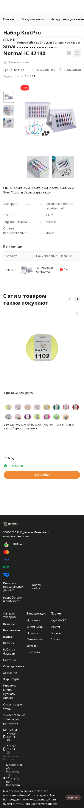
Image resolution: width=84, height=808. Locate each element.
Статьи (56, 639)
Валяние (9, 643)
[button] (69, 299)
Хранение (10, 673)
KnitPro (19, 70)
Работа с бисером (9, 651)
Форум (55, 627)
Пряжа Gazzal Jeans (18, 393)
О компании (35, 627)
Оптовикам (35, 639)
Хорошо (73, 797)
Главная (8, 19)
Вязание (9, 624)
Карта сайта (36, 586)
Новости (33, 633)
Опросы (56, 633)
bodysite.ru (13, 601)
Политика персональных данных (13, 586)
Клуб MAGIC (58, 620)
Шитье (8, 637)
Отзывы (32, 646)
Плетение (10, 660)
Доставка (33, 620)
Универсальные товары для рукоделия (14, 719)
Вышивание (11, 630)
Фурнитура (11, 679)
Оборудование (13, 666)
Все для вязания (33, 19)
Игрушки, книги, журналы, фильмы (9, 691)
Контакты (33, 652)
